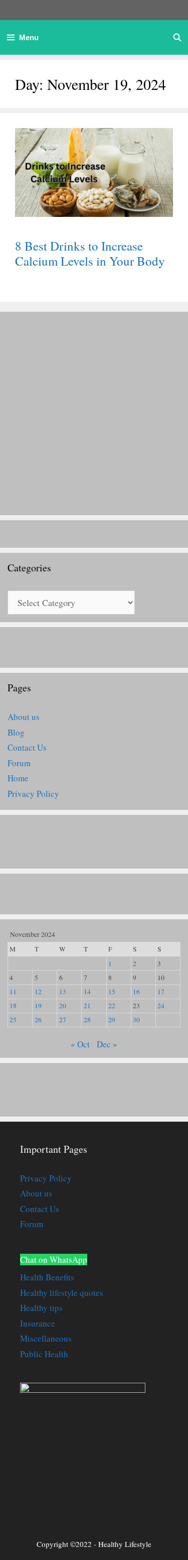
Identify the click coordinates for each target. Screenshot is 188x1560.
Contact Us (27, 747)
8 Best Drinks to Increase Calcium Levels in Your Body (90, 253)
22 (111, 1005)
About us (24, 717)
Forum (19, 763)
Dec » (107, 1044)
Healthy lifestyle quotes (61, 1292)
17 (160, 991)
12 (38, 991)
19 (38, 1005)
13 (62, 991)
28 (87, 1019)
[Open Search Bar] (177, 37)
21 (87, 1005)
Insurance (37, 1323)
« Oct (80, 1044)
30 (136, 1019)
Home (18, 778)
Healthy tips (41, 1307)
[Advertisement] (94, 413)
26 (38, 1019)
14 (87, 991)
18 (13, 1005)
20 (62, 1005)
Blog (16, 732)
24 (160, 1005)
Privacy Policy (33, 793)
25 (13, 1019)
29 (111, 1019)
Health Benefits (47, 1277)
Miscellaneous (46, 1338)
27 (62, 1019)
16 (136, 991)
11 (13, 991)
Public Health (44, 1354)
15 (111, 991)
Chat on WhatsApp (53, 1259)
